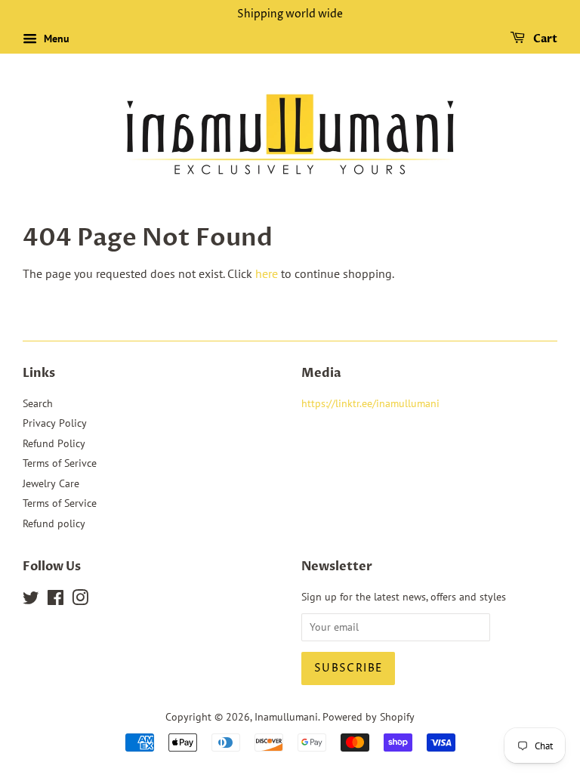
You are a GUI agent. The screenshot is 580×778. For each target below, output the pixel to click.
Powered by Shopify (368, 717)
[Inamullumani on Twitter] (31, 600)
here (266, 273)
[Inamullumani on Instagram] (80, 600)
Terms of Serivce (60, 463)
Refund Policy (54, 443)
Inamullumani (286, 717)
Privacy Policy (55, 423)
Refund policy (54, 523)
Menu (55, 38)
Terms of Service (60, 503)
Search (38, 403)
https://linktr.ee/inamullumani (370, 403)
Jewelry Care (51, 483)
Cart (544, 39)
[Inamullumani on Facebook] (55, 600)
